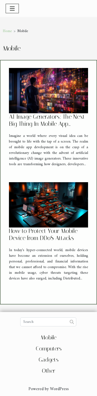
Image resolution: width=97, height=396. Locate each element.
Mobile (49, 337)
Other (48, 370)
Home (7, 31)
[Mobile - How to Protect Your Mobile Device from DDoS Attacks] (48, 204)
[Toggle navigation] (12, 8)
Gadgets (48, 359)
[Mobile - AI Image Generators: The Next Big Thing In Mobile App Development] (48, 90)
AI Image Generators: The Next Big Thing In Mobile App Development (47, 123)
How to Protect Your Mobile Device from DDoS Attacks (43, 234)
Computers (48, 348)
